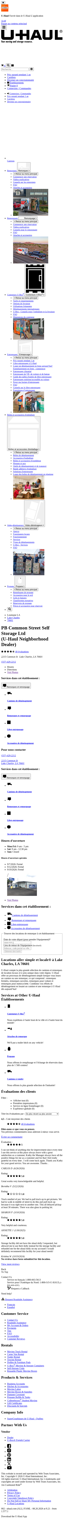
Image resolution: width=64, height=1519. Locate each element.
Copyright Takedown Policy (20, 1498)
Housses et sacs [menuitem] (19, 463)
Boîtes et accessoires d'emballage (23, 449)
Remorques (23, 171)
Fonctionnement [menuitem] (20, 537)
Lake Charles (13, 617)
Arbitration (12, 1490)
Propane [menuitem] (11, 586)
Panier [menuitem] (13, 85)
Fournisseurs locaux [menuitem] (21, 534)
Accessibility (13, 1336)
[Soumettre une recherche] (31, 69)
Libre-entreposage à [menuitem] (25, 363)
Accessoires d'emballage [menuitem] (23, 458)
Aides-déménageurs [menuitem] (15, 525)
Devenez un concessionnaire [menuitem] (20, 80)
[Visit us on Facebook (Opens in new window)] (9, 1447)
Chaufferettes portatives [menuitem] (23, 600)
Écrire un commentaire (11, 1137)
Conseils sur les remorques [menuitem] (24, 182)
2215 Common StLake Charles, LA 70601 (12, 762)
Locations (15, 1503)
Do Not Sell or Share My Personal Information (29, 1501)
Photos (12, 672)
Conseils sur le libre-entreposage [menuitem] (26, 387)
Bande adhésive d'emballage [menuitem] (25, 469)
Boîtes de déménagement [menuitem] (23, 455)
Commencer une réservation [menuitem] (25, 177)
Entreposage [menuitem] (12, 354)
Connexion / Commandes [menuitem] (19, 88)
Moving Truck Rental (17, 1351)
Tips (9, 1330)
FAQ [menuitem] (15, 185)
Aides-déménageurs (34, 525)
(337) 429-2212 (8, 662)
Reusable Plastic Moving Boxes (22, 1371)
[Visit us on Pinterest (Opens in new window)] (9, 1456)
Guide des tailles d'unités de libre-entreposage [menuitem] (32, 377)
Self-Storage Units (15, 1368)
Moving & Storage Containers (25, 1365)
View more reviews (10, 1264)
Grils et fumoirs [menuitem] (19, 598)
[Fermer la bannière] (3, 2)
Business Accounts (16, 1383)
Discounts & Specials (17, 1406)
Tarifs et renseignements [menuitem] (23, 301)
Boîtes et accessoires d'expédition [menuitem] (27, 461)
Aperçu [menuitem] (16, 531)
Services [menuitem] (16, 539)
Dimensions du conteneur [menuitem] (23, 317)
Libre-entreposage (15, 729)
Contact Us (12, 1320)
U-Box (34, 294)
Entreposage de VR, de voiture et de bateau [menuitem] (31, 374)
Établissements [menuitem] (16, 82)
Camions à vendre (15, 1079)
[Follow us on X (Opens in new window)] (9, 1464)
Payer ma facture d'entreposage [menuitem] (26, 382)
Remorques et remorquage (18, 687)
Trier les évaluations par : (13, 1113)
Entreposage (25, 354)
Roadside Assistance (16, 1322)
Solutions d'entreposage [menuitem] (23, 471)
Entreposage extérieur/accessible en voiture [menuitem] (31, 379)
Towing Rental (14, 1359)
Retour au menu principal (26, 174)
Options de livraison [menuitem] (21, 303)
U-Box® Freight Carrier (18, 1440)
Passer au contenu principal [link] (14, 23)
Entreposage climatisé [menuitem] (22, 371)
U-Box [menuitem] (15, 295)
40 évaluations (22, 651)
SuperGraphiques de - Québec (25, 1418)
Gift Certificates (14, 1403)
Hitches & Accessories (17, 1386)
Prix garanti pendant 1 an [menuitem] (19, 74)
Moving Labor (14, 1389)
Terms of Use (13, 1495)
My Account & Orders (17, 1325)
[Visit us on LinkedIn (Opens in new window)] (9, 1460)
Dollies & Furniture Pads (19, 1362)
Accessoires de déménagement (20, 743)
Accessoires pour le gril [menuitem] (23, 595)
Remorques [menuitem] (12, 170)
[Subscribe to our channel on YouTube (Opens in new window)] (9, 1468)
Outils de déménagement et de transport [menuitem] (29, 466)
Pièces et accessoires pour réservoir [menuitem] (28, 606)
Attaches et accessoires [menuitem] (22, 187)
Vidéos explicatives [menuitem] (21, 179)
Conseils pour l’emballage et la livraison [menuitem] (34, 311)
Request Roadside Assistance (19, 1299)
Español (11, 1307)
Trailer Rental (13, 1357)
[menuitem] (38, 224)
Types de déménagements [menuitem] (23, 542)
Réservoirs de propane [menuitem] (22, 603)
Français (11, 1304)
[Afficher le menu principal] (4, 27)
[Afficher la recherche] (8, 65)
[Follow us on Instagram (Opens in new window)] (9, 1451)
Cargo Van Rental (15, 1354)
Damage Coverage (16, 1394)
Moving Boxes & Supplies (19, 1392)
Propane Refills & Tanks (18, 1397)
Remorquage (12, 218)
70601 (10, 620)
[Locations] (12, 66)
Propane (20, 586)
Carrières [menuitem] (11, 77)
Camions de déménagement (19, 701)
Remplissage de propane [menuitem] (23, 592)
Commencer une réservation (25, 224)
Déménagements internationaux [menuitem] (26, 309)
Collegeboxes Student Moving (22, 1400)
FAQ (9, 1333)
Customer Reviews (16, 1339)
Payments (11, 1328)
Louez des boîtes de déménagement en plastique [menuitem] (33, 474)
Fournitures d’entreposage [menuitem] (24, 390)
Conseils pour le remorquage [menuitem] (25, 230)
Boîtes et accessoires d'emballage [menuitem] (21, 415)
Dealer (10, 1437)
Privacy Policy (14, 1492)
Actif (3, 21)
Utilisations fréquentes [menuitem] (22, 306)
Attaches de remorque (17, 1036)
